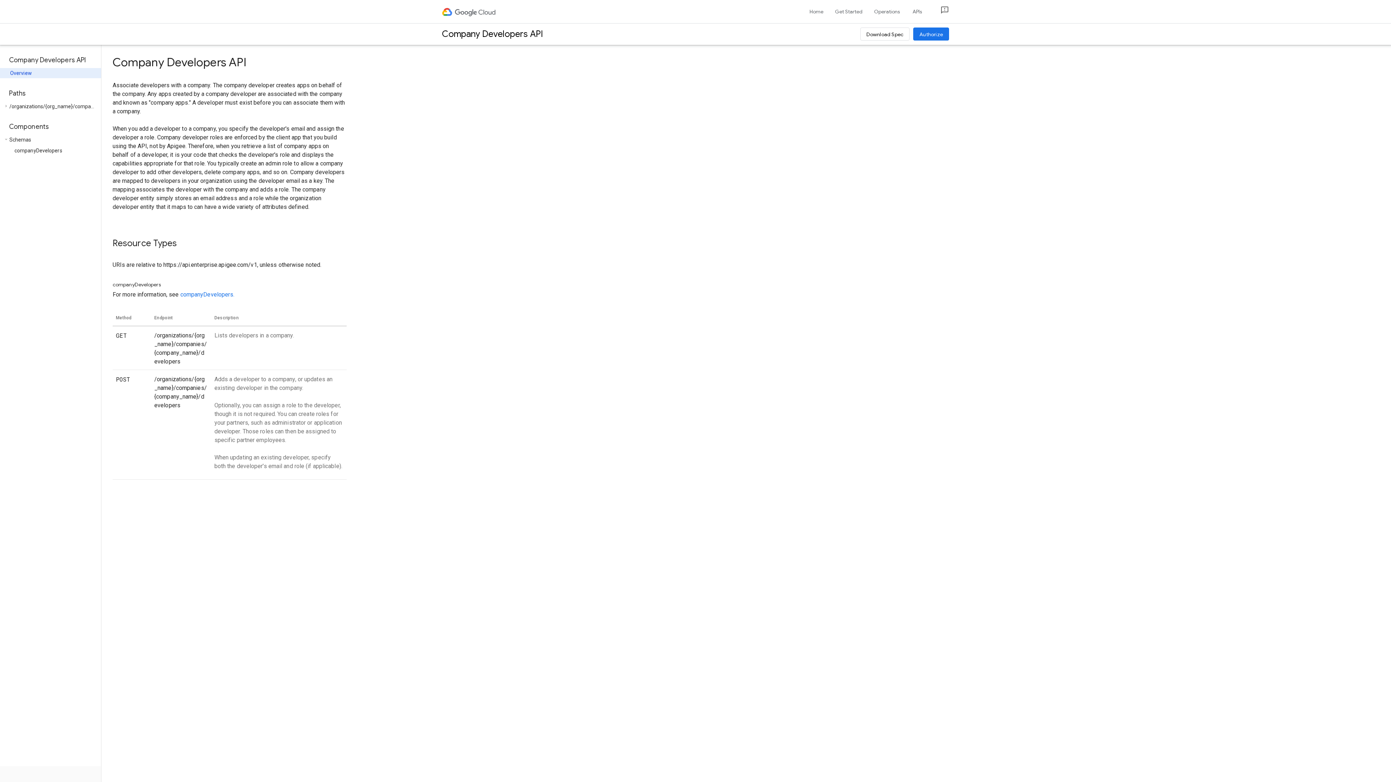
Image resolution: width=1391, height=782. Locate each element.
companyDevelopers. (207, 294)
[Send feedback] (939, 12)
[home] (469, 11)
